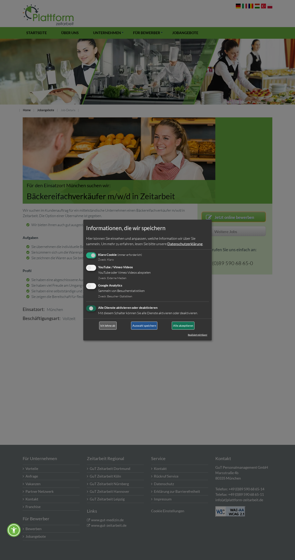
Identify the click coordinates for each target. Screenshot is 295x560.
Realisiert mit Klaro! (197, 334)
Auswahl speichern (144, 325)
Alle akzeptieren (183, 325)
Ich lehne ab (107, 325)
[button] (14, 530)
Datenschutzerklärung (184, 244)
